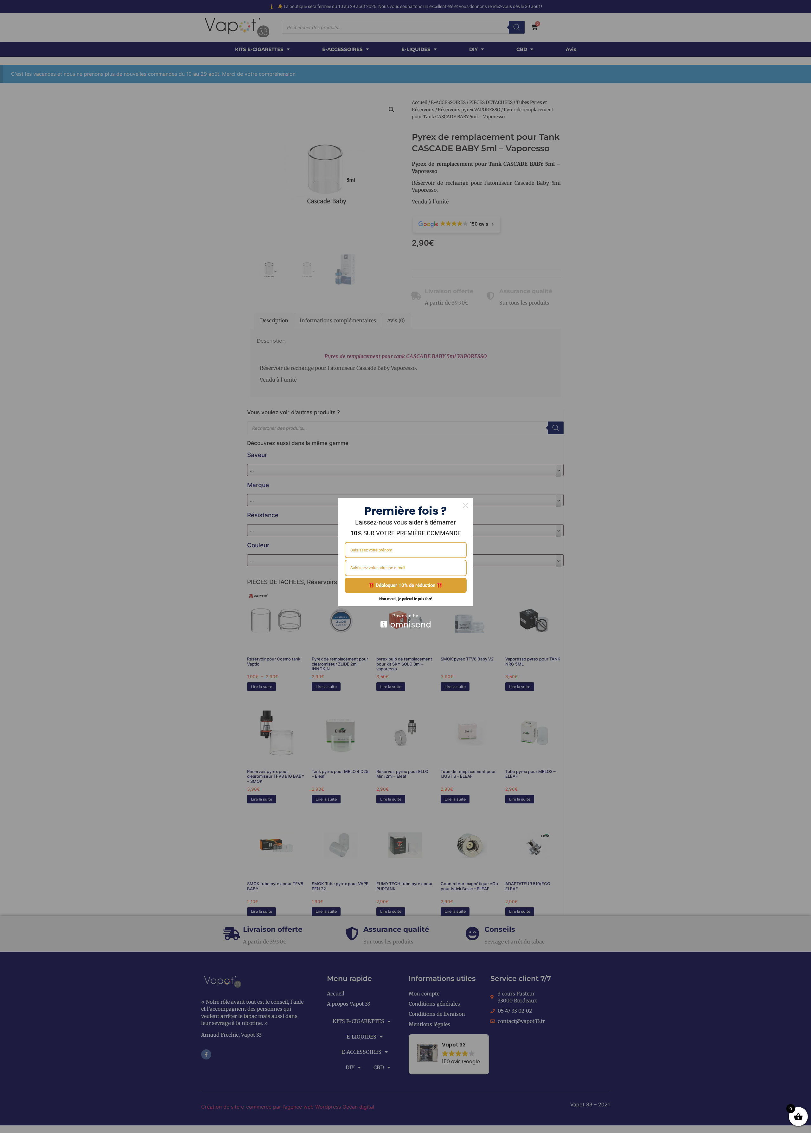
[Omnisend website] (405, 620)
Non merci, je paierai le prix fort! (405, 599)
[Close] (465, 505)
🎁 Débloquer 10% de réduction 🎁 (405, 585)
